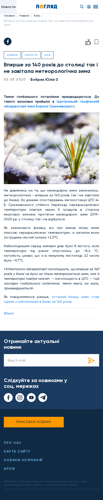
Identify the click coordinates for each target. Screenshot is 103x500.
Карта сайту (17, 451)
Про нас (13, 443)
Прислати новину (34, 422)
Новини (24, 15)
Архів (9, 469)
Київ (37, 15)
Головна (9, 15)
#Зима (9, 313)
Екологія (31, 55)
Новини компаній (23, 460)
